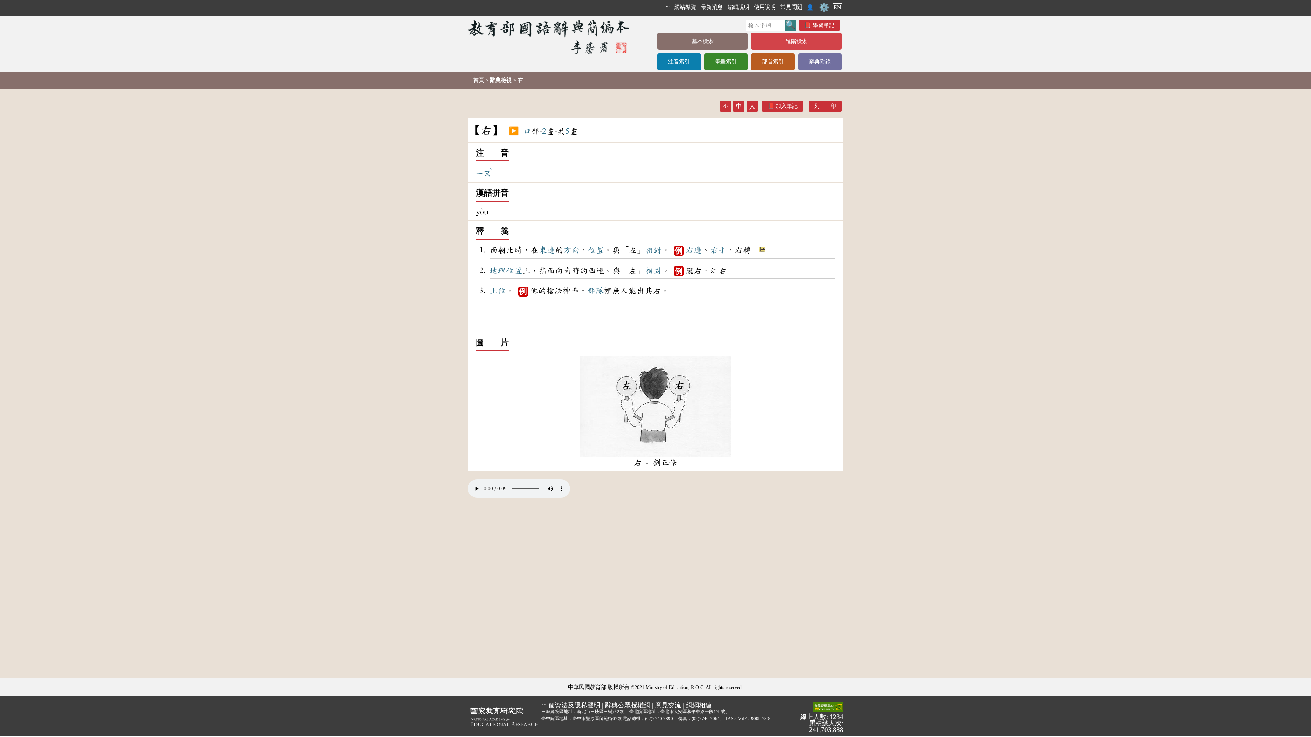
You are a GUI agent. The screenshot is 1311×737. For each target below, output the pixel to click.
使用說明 (765, 7)
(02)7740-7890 (659, 718)
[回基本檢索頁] (549, 36)
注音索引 (679, 61)
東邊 (547, 250)
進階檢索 (796, 41)
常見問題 (791, 7)
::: (668, 7)
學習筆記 (823, 25)
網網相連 (699, 705)
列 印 (825, 106)
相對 (653, 250)
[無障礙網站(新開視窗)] (828, 707)
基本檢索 (703, 41)
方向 (571, 250)
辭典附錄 (820, 61)
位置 (596, 250)
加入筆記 (787, 106)
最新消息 (712, 7)
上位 (498, 291)
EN (837, 7)
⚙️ (824, 7)
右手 (718, 250)
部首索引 (773, 61)
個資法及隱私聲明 (574, 705)
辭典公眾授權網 (627, 705)
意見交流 (668, 705)
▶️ (514, 131)
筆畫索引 (726, 61)
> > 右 (495, 80)
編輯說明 (738, 7)
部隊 (595, 291)
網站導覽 (685, 7)
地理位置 (506, 270)
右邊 (694, 250)
